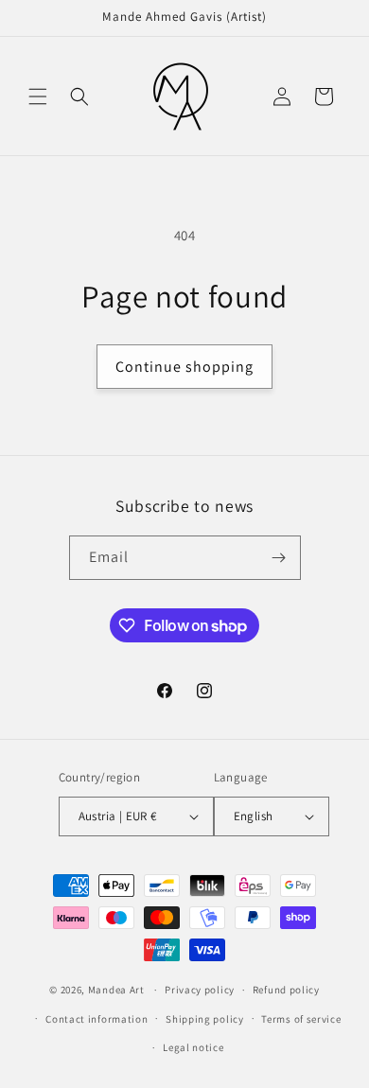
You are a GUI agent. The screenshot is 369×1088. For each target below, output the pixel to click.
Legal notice (193, 1047)
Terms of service (301, 1019)
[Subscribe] (279, 557)
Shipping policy (205, 1019)
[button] (38, 96)
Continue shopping (184, 367)
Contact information (96, 1019)
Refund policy (286, 989)
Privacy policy (200, 989)
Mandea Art (116, 989)
